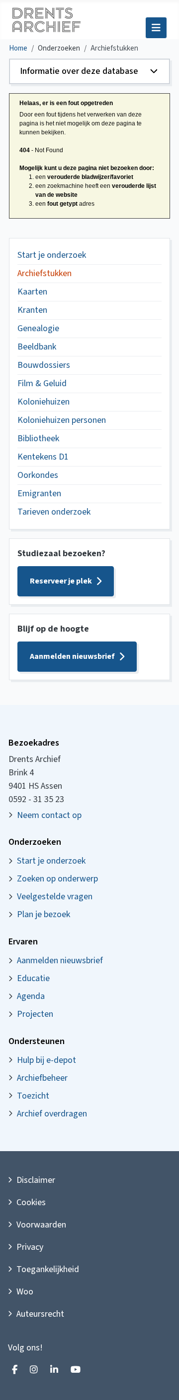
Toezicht (33, 1096)
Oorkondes (37, 475)
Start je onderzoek (51, 255)
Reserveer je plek (61, 581)
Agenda (31, 996)
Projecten (35, 1014)
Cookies (31, 1202)
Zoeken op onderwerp (57, 879)
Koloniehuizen (43, 402)
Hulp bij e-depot (46, 1060)
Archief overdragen (52, 1114)
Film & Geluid (42, 383)
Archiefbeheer (42, 1078)
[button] (89, 71)
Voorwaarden (41, 1225)
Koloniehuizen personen (61, 420)
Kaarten (32, 292)
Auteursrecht (40, 1314)
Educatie (33, 978)
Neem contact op (49, 815)
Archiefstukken (44, 273)
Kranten (32, 310)
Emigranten (39, 493)
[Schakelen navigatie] (156, 28)
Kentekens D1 (43, 457)
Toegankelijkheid (47, 1269)
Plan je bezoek (43, 914)
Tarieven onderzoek (53, 512)
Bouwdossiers (43, 365)
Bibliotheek (38, 438)
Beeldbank (36, 347)
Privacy (29, 1247)
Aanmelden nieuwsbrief (72, 656)
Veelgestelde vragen (54, 896)
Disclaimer (35, 1180)
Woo (24, 1291)
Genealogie (38, 328)
